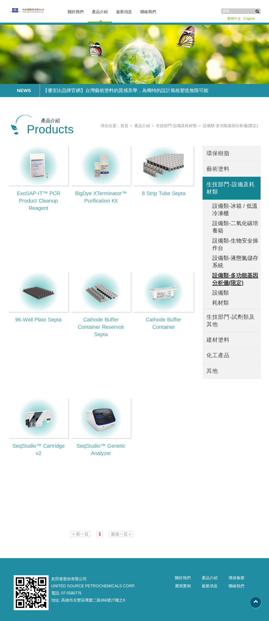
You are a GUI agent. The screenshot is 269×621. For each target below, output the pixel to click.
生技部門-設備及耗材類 (176, 125)
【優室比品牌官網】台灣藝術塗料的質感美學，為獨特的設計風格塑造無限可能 (125, 90)
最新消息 (124, 11)
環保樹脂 (218, 153)
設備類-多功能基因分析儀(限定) (230, 125)
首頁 (124, 125)
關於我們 (76, 11)
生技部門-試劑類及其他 (230, 320)
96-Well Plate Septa (38, 319)
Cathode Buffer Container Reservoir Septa (101, 327)
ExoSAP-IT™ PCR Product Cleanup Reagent (38, 200)
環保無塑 (236, 577)
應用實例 (183, 586)
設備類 (220, 293)
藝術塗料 (218, 169)
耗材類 (220, 303)
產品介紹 (100, 11)
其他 (212, 371)
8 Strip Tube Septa (163, 193)
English (249, 19)
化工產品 (218, 355)
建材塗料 (218, 340)
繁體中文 (234, 19)
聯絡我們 (148, 11)
